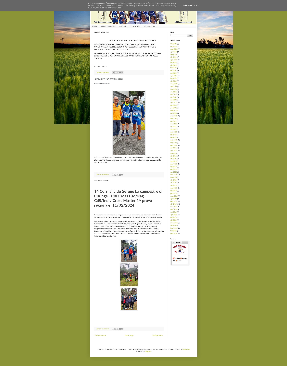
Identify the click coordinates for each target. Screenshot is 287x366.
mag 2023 (174, 110)
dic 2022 (173, 121)
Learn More (187, 5)
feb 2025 (173, 68)
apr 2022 (173, 137)
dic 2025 (173, 57)
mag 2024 (174, 84)
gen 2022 (173, 145)
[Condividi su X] (118, 72)
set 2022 (173, 129)
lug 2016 (173, 217)
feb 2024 (173, 89)
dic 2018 (173, 180)
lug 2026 (173, 44)
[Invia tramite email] (113, 72)
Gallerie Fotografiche (108, 26)
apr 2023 (173, 113)
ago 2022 (173, 132)
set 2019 (173, 161)
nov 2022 (173, 124)
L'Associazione (135, 26)
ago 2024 (173, 76)
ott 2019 (173, 159)
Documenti (122, 26)
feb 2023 (173, 118)
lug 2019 (173, 167)
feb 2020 (173, 153)
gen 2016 (173, 233)
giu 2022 (173, 134)
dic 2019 (173, 156)
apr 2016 (173, 225)
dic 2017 (173, 204)
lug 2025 (173, 62)
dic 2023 (173, 92)
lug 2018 (173, 191)
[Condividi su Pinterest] (122, 72)
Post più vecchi (157, 335)
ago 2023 (173, 102)
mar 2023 (173, 116)
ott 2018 (173, 183)
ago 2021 (173, 150)
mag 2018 (174, 196)
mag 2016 (174, 223)
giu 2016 (173, 220)
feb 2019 (173, 177)
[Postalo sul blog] (115, 72)
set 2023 (173, 100)
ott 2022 (173, 126)
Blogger (147, 351)
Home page (129, 335)
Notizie (94, 26)
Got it (197, 5)
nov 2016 (173, 209)
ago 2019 (173, 164)
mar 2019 (173, 174)
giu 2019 (173, 169)
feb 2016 (173, 231)
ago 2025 (173, 60)
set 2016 (173, 212)
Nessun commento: (103, 72)
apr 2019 (173, 172)
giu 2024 (173, 81)
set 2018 (173, 185)
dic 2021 (173, 148)
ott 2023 (173, 97)
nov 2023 (173, 94)
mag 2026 (174, 49)
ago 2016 (173, 215)
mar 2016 (173, 228)
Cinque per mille (149, 26)
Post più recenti (100, 335)
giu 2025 (173, 65)
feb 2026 (173, 54)
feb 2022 (173, 142)
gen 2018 (173, 201)
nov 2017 (173, 207)
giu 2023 (173, 108)
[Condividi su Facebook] (120, 72)
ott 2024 (173, 70)
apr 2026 (173, 52)
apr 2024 (173, 86)
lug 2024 (173, 78)
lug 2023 (173, 105)
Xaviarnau (186, 349)
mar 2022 (173, 140)
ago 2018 (173, 188)
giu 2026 (173, 46)
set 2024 (173, 73)
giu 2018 (173, 193)
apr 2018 (173, 199)
